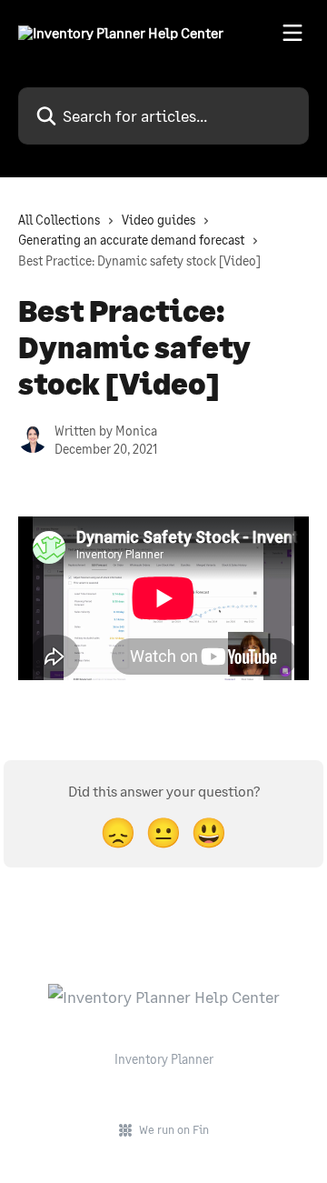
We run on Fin (174, 1129)
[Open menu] (292, 33)
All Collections (59, 219)
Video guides (158, 219)
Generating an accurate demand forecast (131, 239)
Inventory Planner (163, 1059)
